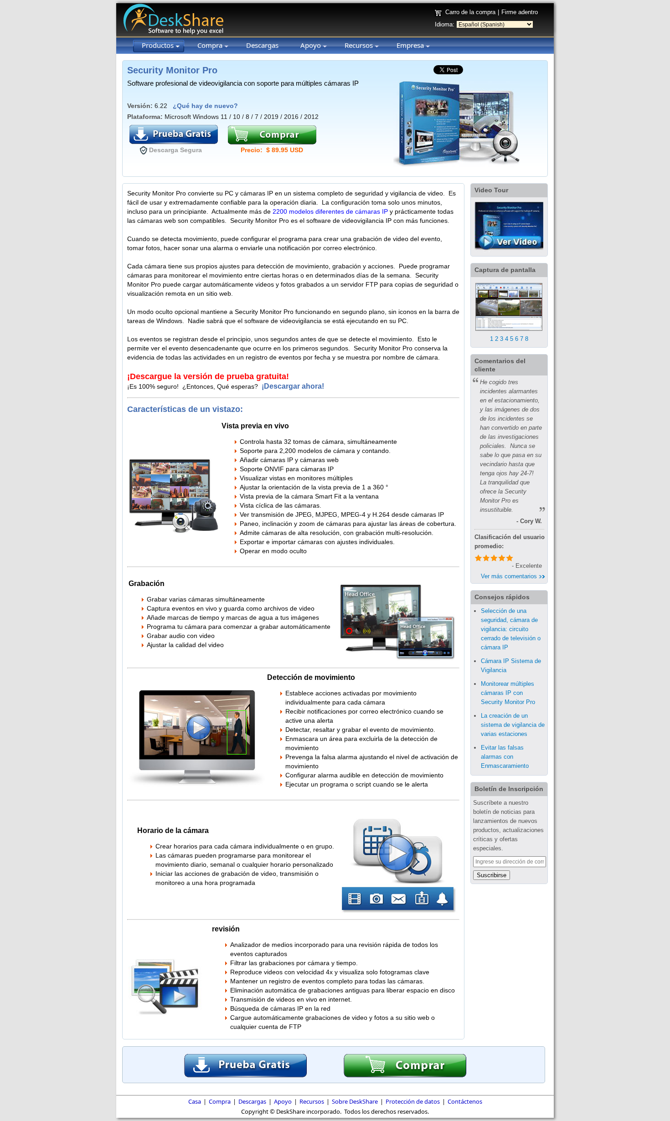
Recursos (311, 1101)
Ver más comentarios (510, 576)
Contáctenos (465, 1101)
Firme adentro (519, 12)
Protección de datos (413, 1101)
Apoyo (283, 1101)
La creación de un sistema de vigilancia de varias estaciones (513, 724)
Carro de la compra (470, 12)
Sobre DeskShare (355, 1101)
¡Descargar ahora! (294, 386)
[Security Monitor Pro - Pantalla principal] (509, 332)
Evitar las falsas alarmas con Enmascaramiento (505, 756)
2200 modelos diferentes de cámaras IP (330, 211)
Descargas (252, 1101)
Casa (194, 1101)
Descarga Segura (175, 150)
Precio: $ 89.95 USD (272, 150)
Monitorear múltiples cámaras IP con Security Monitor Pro (508, 692)
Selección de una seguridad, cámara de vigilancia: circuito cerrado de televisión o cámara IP (511, 629)
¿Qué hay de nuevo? (205, 105)
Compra (220, 1101)
